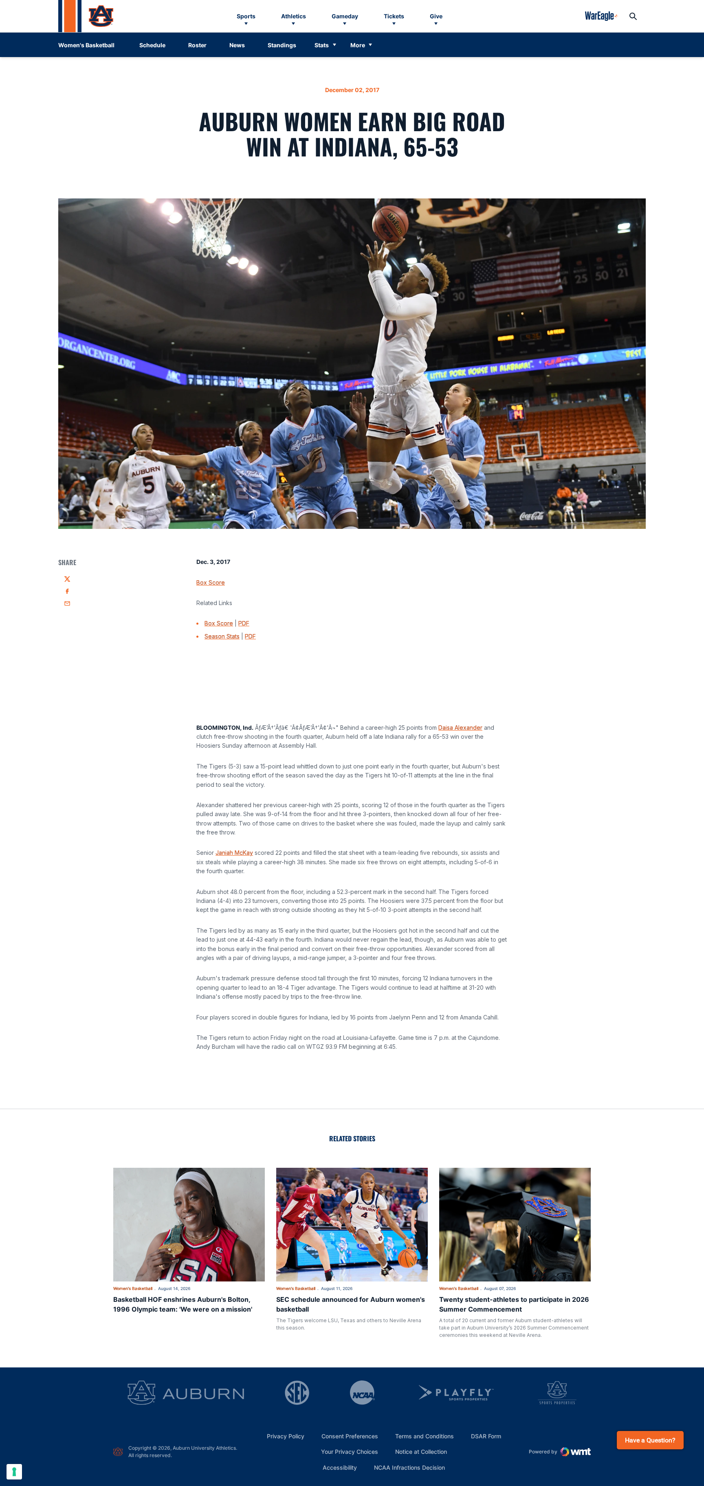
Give (436, 16)
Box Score (210, 582)
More (357, 45)
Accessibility (340, 1467)
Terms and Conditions (424, 1436)
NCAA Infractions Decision (409, 1467)
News (237, 45)
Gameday (345, 16)
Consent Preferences (349, 1436)
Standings (282, 45)
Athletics (293, 16)
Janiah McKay (234, 852)
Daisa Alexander (460, 727)
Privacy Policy (285, 1436)
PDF (243, 623)
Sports (246, 16)
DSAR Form (486, 1436)
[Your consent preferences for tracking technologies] (14, 1471)
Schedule (152, 45)
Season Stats (222, 636)
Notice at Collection (421, 1451)
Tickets (394, 16)
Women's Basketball (132, 1288)
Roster (197, 45)
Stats (322, 45)
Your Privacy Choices (349, 1451)
